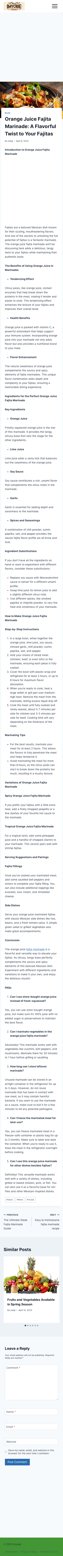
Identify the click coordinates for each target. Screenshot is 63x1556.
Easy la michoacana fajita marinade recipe (47, 1222)
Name (11, 1411)
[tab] (25, 1325)
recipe (30, 1199)
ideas (9, 1199)
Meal (20, 1199)
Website (11, 1441)
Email (10, 1426)
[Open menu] (54, 6)
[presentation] (31, 1275)
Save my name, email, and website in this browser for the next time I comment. (31, 1452)
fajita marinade (35, 949)
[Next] (54, 1289)
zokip (10, 141)
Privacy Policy (28, 1551)
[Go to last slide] (8, 1289)
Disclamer (11, 1551)
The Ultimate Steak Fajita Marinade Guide (15, 1222)
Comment (13, 1367)
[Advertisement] (31, 48)
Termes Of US (49, 1551)
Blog (7, 113)
